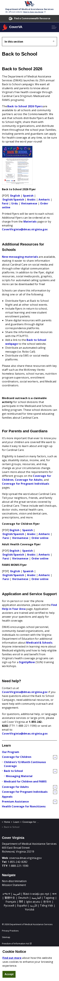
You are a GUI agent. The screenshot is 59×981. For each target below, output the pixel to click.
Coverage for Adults (29, 480)
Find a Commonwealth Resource (32, 18)
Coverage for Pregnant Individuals (25, 483)
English (15, 195)
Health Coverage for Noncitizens (24, 806)
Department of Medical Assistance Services (29, 9)
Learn (6, 745)
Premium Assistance (15, 801)
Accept (9, 974)
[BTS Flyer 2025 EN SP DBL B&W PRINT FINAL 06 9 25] (17, 165)
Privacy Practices (10, 930)
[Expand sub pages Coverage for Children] (55, 757)
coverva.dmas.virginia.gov (25, 858)
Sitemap (6, 937)
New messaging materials (20, 257)
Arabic (31, 199)
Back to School (13, 771)
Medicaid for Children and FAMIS (25, 781)
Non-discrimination (14, 881)
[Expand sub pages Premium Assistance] (55, 802)
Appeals (7, 796)
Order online (40, 538)
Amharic (44, 199)
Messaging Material (19, 776)
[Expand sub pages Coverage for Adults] (55, 787)
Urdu (14, 203)
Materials (30, 221)
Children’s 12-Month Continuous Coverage (25, 764)
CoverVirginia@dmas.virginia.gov (25, 229)
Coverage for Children (16, 757)
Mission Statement (14, 885)
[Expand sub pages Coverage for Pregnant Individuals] (55, 792)
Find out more (11, 958)
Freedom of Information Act (15, 943)
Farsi (5, 203)
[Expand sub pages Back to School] (55, 771)
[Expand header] (54, 27)
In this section (14, 41)
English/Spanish (13, 199)
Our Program (10, 752)
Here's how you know (33, 12)
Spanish (28, 195)
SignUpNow (27, 662)
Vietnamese (29, 203)
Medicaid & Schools (39, 642)
